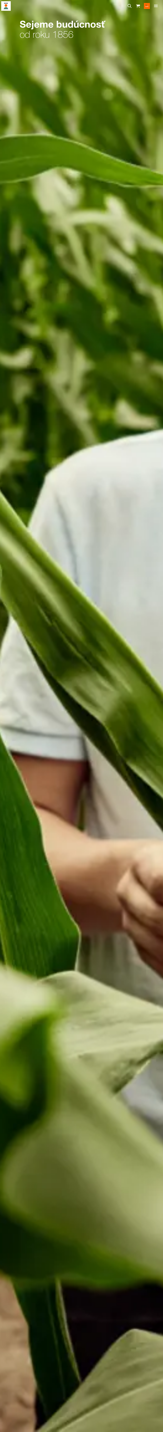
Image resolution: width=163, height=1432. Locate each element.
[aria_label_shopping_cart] (138, 6)
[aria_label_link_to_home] (6, 6)
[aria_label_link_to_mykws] (147, 6)
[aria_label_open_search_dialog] (129, 6)
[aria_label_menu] (155, 6)
